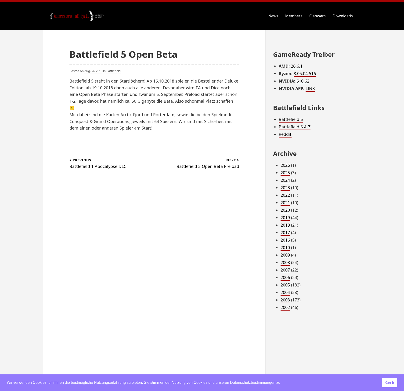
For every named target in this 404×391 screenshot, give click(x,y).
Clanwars (317, 15)
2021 (285, 202)
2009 (285, 255)
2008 (285, 262)
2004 (285, 292)
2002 (285, 307)
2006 (285, 277)
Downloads (343, 15)
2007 (285, 270)
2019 (285, 217)
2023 (285, 187)
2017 (285, 232)
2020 (285, 210)
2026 (285, 165)
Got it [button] (389, 382)
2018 (285, 225)
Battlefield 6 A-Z (294, 127)
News (273, 15)
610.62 (302, 81)
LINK (310, 88)
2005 (285, 285)
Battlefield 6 (291, 119)
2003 (285, 300)
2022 (285, 195)
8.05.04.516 (305, 73)
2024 (285, 180)
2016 (285, 240)
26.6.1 (297, 66)
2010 (285, 247)
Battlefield (113, 71)
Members (293, 15)
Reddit (285, 134)
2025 (285, 172)
